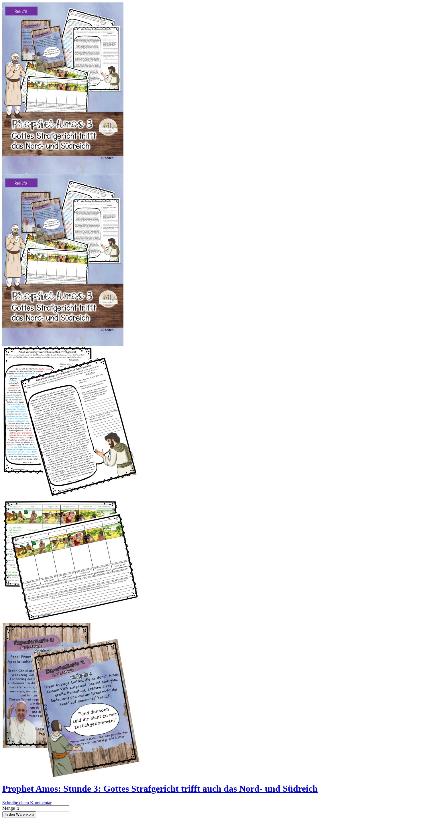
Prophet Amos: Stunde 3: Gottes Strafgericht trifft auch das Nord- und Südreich (160, 788)
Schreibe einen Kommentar (27, 802)
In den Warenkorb (19, 814)
